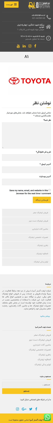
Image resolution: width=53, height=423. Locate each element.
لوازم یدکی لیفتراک (41, 261)
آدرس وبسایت (45, 176)
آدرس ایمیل (45, 164)
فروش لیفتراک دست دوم (38, 220)
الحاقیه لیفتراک (42, 253)
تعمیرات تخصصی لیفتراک (38, 237)
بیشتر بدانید (45, 316)
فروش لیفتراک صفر (40, 212)
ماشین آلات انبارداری (40, 229)
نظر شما (47, 120)
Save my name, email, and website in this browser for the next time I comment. (30, 192)
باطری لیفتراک (42, 245)
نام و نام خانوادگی (43, 152)
